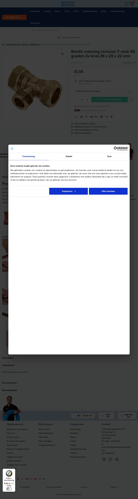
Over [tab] (109, 156)
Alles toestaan (108, 191)
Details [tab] (69, 156)
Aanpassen (67, 191)
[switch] (9, 488)
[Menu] (13, 470)
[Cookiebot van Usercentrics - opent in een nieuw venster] (116, 149)
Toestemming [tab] (28, 156)
